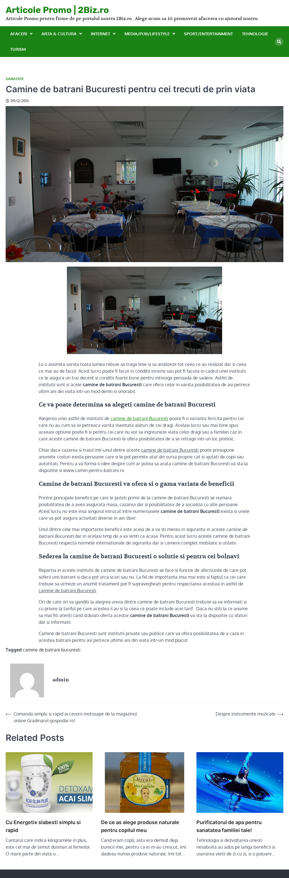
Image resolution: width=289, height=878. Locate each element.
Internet (100, 33)
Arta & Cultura (58, 33)
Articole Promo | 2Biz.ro (57, 10)
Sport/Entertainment (208, 33)
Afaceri (18, 33)
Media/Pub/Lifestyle (147, 33)
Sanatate (15, 79)
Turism (18, 49)
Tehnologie (255, 33)
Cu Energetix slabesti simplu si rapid (43, 826)
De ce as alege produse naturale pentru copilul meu (140, 826)
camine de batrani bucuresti (51, 650)
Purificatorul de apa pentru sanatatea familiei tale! (229, 826)
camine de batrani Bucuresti (139, 418)
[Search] (279, 42)
